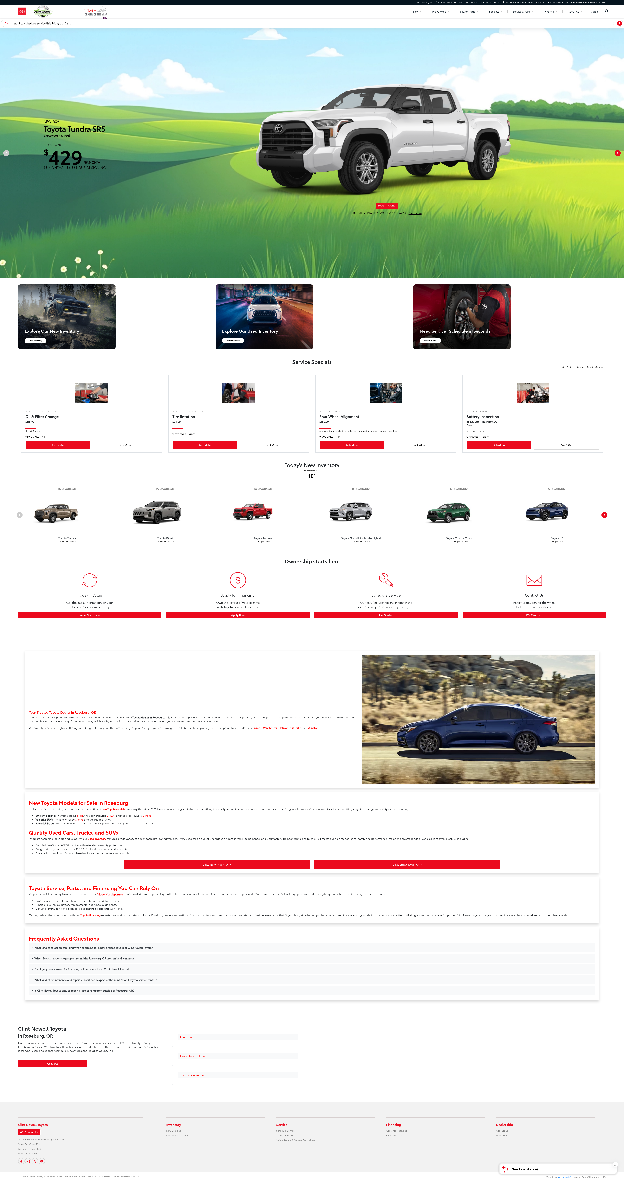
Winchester (270, 728)
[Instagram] (28, 1161)
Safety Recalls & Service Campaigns (295, 1140)
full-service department (111, 894)
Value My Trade (394, 1135)
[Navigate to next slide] (621, 153)
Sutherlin (295, 728)
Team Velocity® (564, 1176)
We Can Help (534, 615)
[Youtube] (42, 1161)
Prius (80, 815)
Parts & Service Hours (192, 1056)
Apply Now (238, 615)
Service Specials (284, 1135)
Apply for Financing (396, 1130)
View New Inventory (310, 470)
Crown (110, 815)
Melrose (283, 728)
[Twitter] (35, 1161)
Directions (501, 1135)
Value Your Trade (90, 615)
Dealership (504, 1124)
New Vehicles (173, 1130)
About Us (52, 1063)
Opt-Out (135, 1176)
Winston (313, 728)
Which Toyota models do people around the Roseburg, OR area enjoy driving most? (85, 958)
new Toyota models (113, 809)
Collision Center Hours (194, 1075)
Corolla (147, 815)
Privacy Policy (43, 1176)
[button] (238, 1037)
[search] (606, 11)
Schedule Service (595, 366)
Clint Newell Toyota (26, 1176)
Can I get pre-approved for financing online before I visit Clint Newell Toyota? (81, 969)
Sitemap (67, 1176)
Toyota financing (90, 915)
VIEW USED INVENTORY (407, 864)
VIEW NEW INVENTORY (217, 864)
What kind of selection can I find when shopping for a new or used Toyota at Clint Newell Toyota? (93, 947)
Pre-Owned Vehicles (177, 1135)
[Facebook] (21, 1161)
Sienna (79, 819)
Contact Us (31, 1132)
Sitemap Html (78, 1176)
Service (281, 1124)
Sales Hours (187, 1037)
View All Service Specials (573, 366)
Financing (393, 1124)
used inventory (97, 838)
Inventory (173, 1124)
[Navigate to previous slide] (2, 153)
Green (258, 728)
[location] (503, 2)
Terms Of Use (56, 1176)
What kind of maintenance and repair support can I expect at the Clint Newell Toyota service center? (95, 980)
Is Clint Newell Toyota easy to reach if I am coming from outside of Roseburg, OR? (84, 990)
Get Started (386, 615)
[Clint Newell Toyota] (51, 11)
